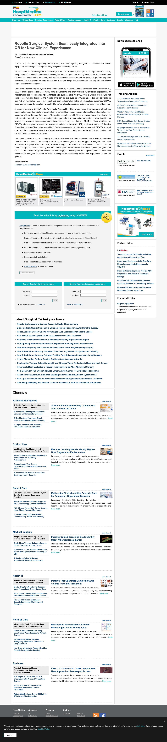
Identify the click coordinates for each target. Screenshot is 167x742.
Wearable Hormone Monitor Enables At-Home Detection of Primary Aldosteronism (30, 457)
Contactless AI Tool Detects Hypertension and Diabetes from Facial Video (30, 466)
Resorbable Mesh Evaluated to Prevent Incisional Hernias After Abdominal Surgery (55, 366)
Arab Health (81, 716)
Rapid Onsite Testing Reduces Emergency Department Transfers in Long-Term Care (29, 641)
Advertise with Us (99, 15)
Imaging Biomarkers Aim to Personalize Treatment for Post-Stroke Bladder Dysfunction (133, 130)
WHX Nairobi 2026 (143, 160)
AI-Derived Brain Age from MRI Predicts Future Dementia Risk (133, 137)
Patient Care (60, 20)
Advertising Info (18, 716)
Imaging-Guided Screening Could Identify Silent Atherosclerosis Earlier (29, 537)
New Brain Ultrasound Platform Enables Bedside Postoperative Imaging (30, 649)
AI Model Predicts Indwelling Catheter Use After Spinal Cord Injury (29, 406)
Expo (14, 20)
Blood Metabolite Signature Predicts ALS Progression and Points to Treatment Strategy (134, 274)
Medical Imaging (74, 20)
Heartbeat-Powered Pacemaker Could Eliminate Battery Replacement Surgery (53, 339)
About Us (16, 713)
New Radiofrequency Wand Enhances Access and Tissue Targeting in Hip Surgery (55, 347)
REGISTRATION (30, 266)
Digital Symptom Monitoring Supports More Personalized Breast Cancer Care (30, 588)
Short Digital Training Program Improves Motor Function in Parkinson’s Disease (30, 594)
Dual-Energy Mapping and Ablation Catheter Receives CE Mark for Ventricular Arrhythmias (59, 382)
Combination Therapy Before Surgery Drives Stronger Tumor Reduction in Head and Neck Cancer (62, 363)
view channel (106, 401)
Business (111, 20)
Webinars (129, 20)
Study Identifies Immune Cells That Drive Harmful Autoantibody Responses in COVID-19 (134, 264)
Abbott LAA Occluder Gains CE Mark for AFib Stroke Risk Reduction (30, 695)
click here (140, 726)
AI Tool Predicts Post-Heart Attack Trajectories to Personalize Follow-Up (132, 99)
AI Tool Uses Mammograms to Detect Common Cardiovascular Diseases (29, 412)
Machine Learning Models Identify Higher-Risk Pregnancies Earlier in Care (30, 450)
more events (150, 155)
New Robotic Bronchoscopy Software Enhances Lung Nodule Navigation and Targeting (57, 351)
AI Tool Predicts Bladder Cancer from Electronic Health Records (132, 106)
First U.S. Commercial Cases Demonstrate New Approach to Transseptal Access (26, 670)
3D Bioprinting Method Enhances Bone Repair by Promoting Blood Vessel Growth (55, 343)
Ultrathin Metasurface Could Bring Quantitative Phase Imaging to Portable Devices (132, 114)
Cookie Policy (44, 728)
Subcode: (76, 291)
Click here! (41, 304)
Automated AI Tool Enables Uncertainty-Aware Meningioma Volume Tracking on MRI (30, 551)
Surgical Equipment (125, 303)
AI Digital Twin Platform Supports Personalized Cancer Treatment (27, 425)
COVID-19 (66, 713)
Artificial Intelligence (25, 400)
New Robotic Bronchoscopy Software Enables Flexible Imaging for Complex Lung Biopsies (59, 355)
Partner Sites (33, 2)
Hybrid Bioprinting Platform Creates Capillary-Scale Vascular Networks (49, 359)
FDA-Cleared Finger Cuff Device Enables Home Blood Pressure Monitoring (133, 122)
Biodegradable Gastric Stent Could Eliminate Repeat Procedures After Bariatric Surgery (57, 327)
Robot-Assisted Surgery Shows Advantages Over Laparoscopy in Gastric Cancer (54, 331)
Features (18, 2)
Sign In (135, 2)
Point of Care (99, 20)
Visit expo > (104, 174)
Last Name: (75, 295)
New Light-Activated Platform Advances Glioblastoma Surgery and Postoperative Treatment (59, 378)
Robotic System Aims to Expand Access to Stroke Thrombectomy (47, 323)
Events (120, 20)
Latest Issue (123, 14)
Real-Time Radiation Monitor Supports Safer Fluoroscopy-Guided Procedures (30, 502)
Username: (26, 291)
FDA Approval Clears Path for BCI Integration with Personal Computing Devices (29, 678)
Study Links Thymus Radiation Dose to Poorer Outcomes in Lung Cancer (30, 544)
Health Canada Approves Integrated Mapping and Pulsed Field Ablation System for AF (57, 374)
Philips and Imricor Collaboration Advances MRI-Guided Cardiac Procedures (27, 687)
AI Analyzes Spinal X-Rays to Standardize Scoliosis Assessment (28, 559)
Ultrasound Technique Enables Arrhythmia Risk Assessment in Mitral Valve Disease (134, 144)
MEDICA (80, 713)
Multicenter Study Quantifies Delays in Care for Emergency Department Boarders (30, 494)
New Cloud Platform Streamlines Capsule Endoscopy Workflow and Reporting (28, 602)
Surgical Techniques (44, 20)
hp (74, 2)
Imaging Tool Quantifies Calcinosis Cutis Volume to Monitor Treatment (28, 581)
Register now (24, 225)
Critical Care (27, 20)
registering (63, 215)
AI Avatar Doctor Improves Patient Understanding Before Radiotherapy (29, 515)
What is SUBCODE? (75, 304)
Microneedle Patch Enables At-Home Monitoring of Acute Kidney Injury (29, 625)
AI (19, 20)
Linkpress (66, 2)
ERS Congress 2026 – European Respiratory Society (145, 192)
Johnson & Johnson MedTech (27, 164)
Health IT (87, 20)
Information (50, 2)
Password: (26, 295)
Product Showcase (52, 716)
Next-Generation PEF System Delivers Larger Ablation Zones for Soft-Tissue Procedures (58, 370)
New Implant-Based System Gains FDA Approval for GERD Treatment (49, 335)
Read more (55, 465)
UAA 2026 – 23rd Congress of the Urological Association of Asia (144, 178)
